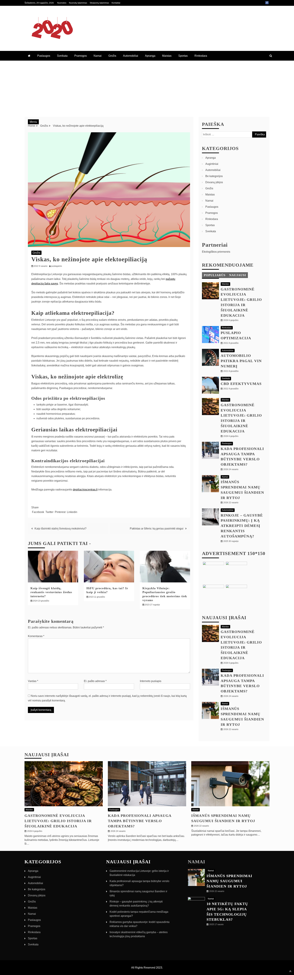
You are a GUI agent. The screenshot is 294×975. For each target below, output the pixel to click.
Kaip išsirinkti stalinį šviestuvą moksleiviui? (60, 528)
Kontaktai (116, 3)
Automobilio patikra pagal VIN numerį (241, 360)
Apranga (150, 55)
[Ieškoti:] (234, 134)
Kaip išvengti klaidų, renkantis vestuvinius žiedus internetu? (51, 592)
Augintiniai (211, 163)
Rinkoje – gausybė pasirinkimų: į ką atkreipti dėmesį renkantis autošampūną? (242, 525)
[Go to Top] (290, 971)
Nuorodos (61, 3)
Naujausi (237, 275)
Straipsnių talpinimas (99, 3)
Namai (98, 55)
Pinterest (60, 512)
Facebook (267, 2)
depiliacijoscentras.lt (85, 489)
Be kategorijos (214, 176)
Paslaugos (43, 55)
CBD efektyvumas (241, 384)
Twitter (49, 512)
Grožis (112, 55)
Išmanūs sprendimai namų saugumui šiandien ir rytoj (229, 881)
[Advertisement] (147, 86)
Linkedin (71, 512)
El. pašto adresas (95, 681)
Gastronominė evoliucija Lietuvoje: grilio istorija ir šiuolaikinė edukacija (58, 820)
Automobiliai (130, 55)
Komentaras (36, 636)
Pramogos (80, 55)
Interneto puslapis (150, 681)
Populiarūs (214, 275)
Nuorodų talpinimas (78, 3)
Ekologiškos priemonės (216, 251)
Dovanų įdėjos (214, 182)
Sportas (183, 55)
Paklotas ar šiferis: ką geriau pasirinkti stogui (156, 528)
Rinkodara (200, 55)
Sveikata (62, 55)
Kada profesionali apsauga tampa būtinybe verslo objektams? (139, 820)
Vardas (33, 681)
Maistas (167, 55)
